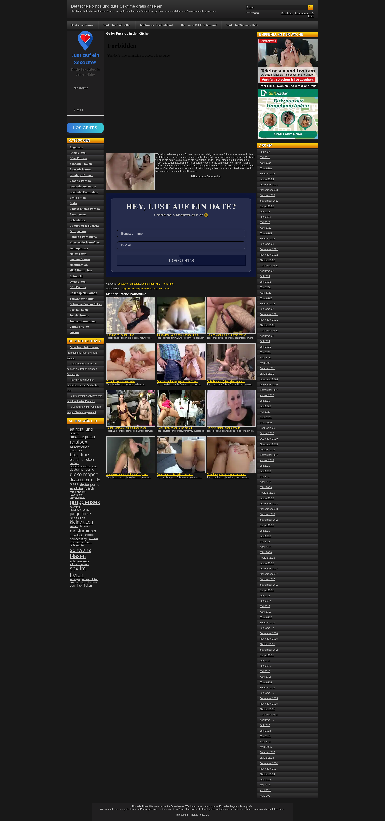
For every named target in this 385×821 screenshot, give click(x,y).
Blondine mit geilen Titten (120, 335)
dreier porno (89, 485)
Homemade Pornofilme (85, 242)
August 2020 (267, 395)
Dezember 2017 (269, 568)
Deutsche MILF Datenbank (199, 25)
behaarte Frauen (81, 163)
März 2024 (266, 168)
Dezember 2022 (269, 249)
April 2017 (265, 611)
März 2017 (266, 617)
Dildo (73, 203)
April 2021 (265, 357)
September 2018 (269, 519)
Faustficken (78, 214)
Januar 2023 (267, 244)
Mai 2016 (265, 671)
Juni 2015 (265, 730)
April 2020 (265, 417)
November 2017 (269, 574)
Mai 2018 (265, 541)
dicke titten (133, 338)
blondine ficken (119, 338)
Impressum (182, 814)
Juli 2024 (265, 152)
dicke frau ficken (221, 384)
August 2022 (267, 271)
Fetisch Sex (78, 220)
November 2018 (269, 509)
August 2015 (267, 720)
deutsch (74, 463)
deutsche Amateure (83, 186)
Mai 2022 (265, 287)
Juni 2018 (265, 536)
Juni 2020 (265, 406)
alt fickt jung (81, 429)
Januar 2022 (267, 309)
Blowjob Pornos (80, 169)
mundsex (146, 477)
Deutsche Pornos (82, 25)
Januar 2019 (267, 498)
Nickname (81, 88)
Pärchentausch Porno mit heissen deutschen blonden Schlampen (82, 369)
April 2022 (265, 292)
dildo (95, 479)
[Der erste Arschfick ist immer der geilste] (181, 454)
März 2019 (266, 487)
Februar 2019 (267, 492)
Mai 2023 (265, 222)
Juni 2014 (265, 779)
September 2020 (269, 390)
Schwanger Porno (82, 298)
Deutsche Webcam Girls (242, 25)
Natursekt (76, 276)
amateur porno (82, 437)
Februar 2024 (267, 173)
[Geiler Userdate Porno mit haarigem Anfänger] (130, 408)
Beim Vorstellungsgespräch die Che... (177, 381)
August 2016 (267, 655)
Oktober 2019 (267, 449)
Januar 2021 (267, 373)
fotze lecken (77, 494)
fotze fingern (78, 491)
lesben (74, 526)
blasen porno (118, 477)
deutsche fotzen (226, 338)
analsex (166, 477)
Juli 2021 (265, 341)
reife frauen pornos (80, 542)
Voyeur (74, 332)
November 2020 (269, 384)
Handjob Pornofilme (83, 236)
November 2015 (269, 703)
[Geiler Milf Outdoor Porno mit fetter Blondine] (181, 408)
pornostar (93, 538)
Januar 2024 (267, 179)
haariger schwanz (145, 431)
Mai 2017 (265, 606)
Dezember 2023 (269, 184)
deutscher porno (82, 469)
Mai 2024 (265, 157)
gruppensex (127, 384)
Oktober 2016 (267, 644)
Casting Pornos (80, 180)
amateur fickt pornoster (123, 431)
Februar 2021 (267, 368)
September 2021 (269, 330)
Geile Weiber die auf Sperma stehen (226, 335)
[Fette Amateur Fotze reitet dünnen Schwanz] (231, 361)
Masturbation (79, 264)
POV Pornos (78, 287)
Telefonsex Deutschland (156, 25)
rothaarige (139, 384)
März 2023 (266, 233)
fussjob (139, 288)
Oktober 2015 (267, 709)
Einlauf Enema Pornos (85, 208)
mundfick (76, 535)
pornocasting (78, 539)
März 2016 (266, 682)
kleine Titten (148, 283)
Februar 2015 (267, 752)
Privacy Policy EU (199, 814)
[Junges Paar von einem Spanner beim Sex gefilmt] (181, 315)
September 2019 (269, 455)
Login (256, 13)
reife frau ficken (182, 384)
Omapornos (78, 281)
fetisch (89, 488)
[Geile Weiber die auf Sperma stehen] (231, 315)
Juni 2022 (265, 281)
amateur (74, 433)
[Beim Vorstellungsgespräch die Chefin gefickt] (181, 361)
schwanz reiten (80, 561)
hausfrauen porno (79, 509)
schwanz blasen (230, 431)
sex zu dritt (77, 582)
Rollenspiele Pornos (83, 293)
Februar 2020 (267, 428)
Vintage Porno (79, 326)
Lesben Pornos (80, 259)
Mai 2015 (265, 736)
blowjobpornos (133, 477)
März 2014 (266, 795)
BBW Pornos (78, 158)
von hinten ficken (81, 585)
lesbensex (85, 526)
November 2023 (269, 190)
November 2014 (269, 768)
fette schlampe (237, 384)
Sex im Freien (79, 309)
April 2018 (265, 547)
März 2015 (266, 747)
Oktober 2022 (267, 260)
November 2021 (269, 319)
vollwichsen (91, 582)
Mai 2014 (265, 785)
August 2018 (267, 525)
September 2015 (269, 714)
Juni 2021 (265, 346)
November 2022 (269, 254)
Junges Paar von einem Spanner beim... (178, 335)
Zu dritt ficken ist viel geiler (120, 381)
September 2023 (269, 200)
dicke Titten (78, 197)
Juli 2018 (265, 530)
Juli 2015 (265, 725)
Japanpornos (79, 248)
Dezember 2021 (269, 314)
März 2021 (266, 363)
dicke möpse (84, 474)
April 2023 (265, 227)
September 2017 (269, 584)
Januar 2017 (267, 628)
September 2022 (269, 265)
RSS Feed (287, 13)
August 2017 (267, 590)
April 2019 (265, 482)
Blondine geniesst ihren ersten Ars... (226, 474)
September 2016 (269, 649)
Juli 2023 (265, 211)
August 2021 (267, 336)
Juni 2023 (265, 217)
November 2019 (269, 444)
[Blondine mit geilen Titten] (130, 315)
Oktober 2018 (267, 514)
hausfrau (75, 506)
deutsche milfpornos (172, 431)
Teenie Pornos (79, 315)
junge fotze (80, 513)
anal (215, 338)
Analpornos (78, 152)
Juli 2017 (265, 595)
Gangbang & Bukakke (84, 225)
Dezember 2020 (269, 379)
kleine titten (81, 522)
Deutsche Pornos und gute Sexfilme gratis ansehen (116, 6)
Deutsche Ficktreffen (117, 25)
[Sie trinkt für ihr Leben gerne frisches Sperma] (231, 408)
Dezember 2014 (269, 763)
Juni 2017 (265, 601)
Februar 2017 (267, 622)
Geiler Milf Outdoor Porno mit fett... (175, 428)
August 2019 (267, 460)
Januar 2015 (267, 757)
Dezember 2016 (269, 633)
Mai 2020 (265, 411)
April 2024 (265, 162)
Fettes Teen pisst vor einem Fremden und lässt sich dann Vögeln (83, 353)
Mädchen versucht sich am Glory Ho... (127, 474)
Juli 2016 (265, 660)
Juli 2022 (265, 276)
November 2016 (269, 638)
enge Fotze (128, 288)
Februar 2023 (267, 238)
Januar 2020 (267, 433)
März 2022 (266, 298)
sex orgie (75, 579)
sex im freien (78, 572)
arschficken (218, 477)
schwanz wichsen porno (157, 288)
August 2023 (267, 206)
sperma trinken (246, 431)
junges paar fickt (186, 338)
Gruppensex (78, 231)
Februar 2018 (267, 557)
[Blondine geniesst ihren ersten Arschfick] (231, 454)
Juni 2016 (265, 666)
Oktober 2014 (267, 774)
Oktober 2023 (267, 195)
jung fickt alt (168, 384)
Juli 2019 (265, 465)
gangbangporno (77, 497)
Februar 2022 (267, 303)
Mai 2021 (265, 352)
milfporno (187, 431)
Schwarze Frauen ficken (86, 304)
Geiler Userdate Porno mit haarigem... (127, 428)
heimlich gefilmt (170, 338)
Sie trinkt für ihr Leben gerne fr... (224, 428)
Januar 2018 (267, 563)
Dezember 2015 (269, 698)
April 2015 (265, 741)
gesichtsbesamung (244, 338)
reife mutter (77, 545)
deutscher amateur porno (83, 466)
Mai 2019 (265, 476)
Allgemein (76, 147)
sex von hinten (90, 579)
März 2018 (266, 552)
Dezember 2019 (269, 438)
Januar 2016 (267, 693)
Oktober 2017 (267, 579)
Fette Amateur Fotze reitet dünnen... (226, 381)
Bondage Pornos (81, 175)
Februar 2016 (267, 687)
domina (74, 484)
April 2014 (265, 790)
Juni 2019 (265, 471)
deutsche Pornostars (129, 283)
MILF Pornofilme (165, 283)
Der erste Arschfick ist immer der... (175, 474)
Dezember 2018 (269, 503)
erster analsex (242, 477)
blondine (116, 384)
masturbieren (83, 530)
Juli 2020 (265, 400)
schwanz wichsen (79, 564)
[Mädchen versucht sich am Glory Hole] (130, 454)
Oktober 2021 (267, 325)
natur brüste (146, 338)
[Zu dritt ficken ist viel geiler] (130, 361)
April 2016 (265, 676)
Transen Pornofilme (83, 321)
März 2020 (266, 422)
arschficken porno (180, 477)
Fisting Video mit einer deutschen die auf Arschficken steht (83, 385)
